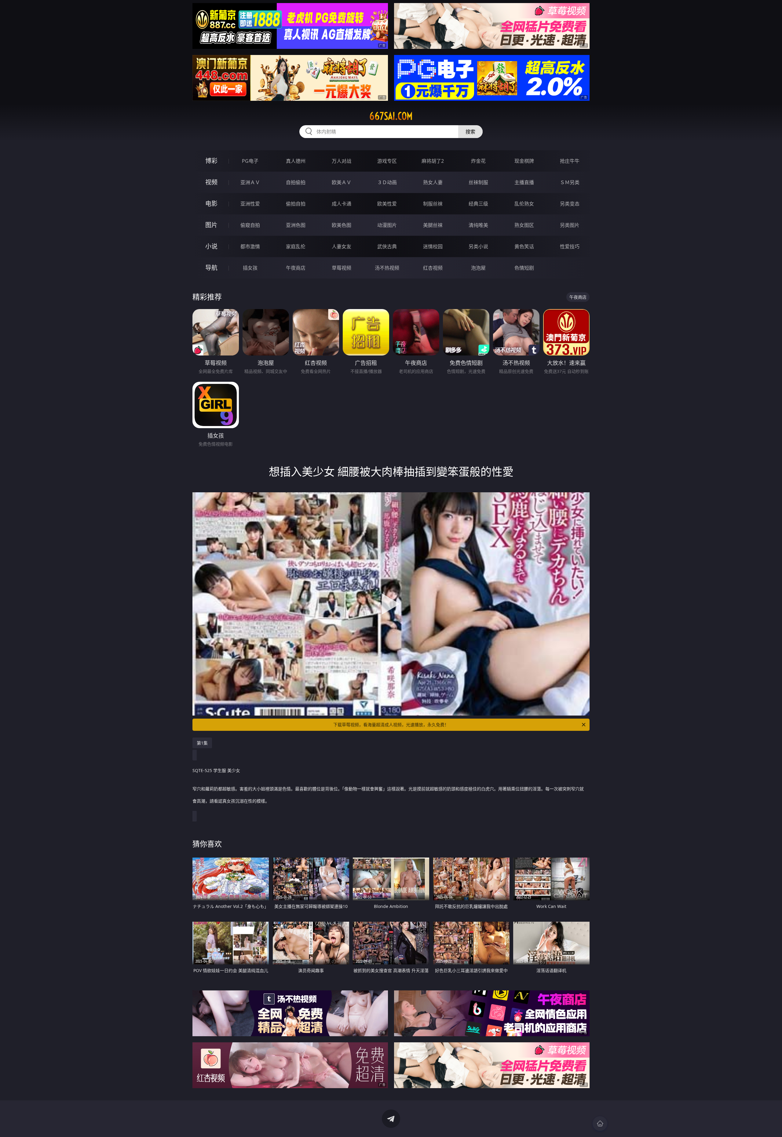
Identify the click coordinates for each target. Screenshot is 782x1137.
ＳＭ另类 (569, 182)
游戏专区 (387, 161)
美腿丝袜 (433, 225)
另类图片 (569, 225)
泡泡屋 (478, 267)
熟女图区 (524, 225)
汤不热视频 (387, 267)
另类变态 (569, 203)
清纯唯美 (478, 225)
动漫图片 (387, 225)
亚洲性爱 (250, 203)
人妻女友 (341, 246)
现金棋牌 (524, 161)
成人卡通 (341, 203)
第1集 (202, 743)
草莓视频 (341, 267)
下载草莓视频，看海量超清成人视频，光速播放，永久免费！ (391, 724)
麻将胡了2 (433, 161)
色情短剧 (524, 267)
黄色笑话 (524, 246)
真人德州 (295, 161)
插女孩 (250, 267)
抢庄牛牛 (569, 161)
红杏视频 (433, 267)
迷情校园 (433, 246)
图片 (211, 225)
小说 (211, 246)
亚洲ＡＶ (250, 182)
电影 (211, 203)
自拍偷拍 (295, 182)
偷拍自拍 (295, 203)
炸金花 (478, 161)
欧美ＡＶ (341, 182)
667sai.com (391, 116)
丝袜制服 (478, 182)
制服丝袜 (433, 203)
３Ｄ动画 (387, 182)
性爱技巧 (569, 246)
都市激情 (250, 246)
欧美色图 (341, 225)
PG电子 (250, 161)
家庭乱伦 (295, 246)
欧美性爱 (387, 203)
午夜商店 (295, 267)
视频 (211, 182)
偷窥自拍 (250, 225)
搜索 (470, 131)
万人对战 (341, 161)
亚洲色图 (295, 225)
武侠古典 (387, 246)
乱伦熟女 (524, 203)
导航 (211, 268)
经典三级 (478, 203)
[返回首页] (600, 1123)
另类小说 (478, 246)
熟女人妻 (433, 182)
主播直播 (524, 182)
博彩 (211, 161)
